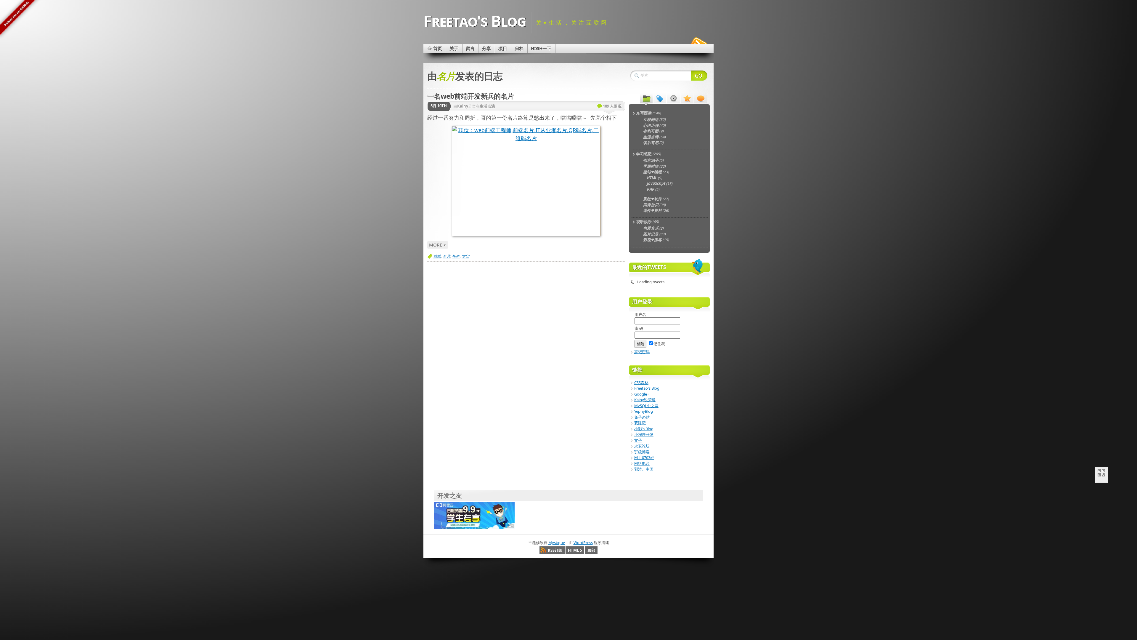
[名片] (526, 181)
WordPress (583, 542)
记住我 (659, 343)
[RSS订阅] (698, 42)
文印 (465, 256)
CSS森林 (641, 382)
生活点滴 (487, 106)
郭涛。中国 (643, 469)
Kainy (462, 106)
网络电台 (642, 463)
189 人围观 (612, 106)
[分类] (646, 98)
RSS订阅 (555, 550)
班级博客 (642, 452)
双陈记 (640, 422)
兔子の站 (642, 417)
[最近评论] (700, 98)
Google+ (641, 394)
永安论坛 (642, 446)
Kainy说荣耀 (645, 399)
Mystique (556, 542)
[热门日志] (687, 98)
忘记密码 (642, 351)
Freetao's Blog (474, 20)
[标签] (659, 98)
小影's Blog (643, 428)
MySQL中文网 (646, 405)
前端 (437, 256)
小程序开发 (643, 434)
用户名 (640, 314)
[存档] (673, 98)
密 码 (639, 328)
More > (437, 245)
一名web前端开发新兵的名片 (470, 96)
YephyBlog (643, 411)
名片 (446, 256)
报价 (456, 256)
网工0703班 (644, 457)
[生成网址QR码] (1101, 474)
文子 (638, 440)
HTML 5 (575, 550)
